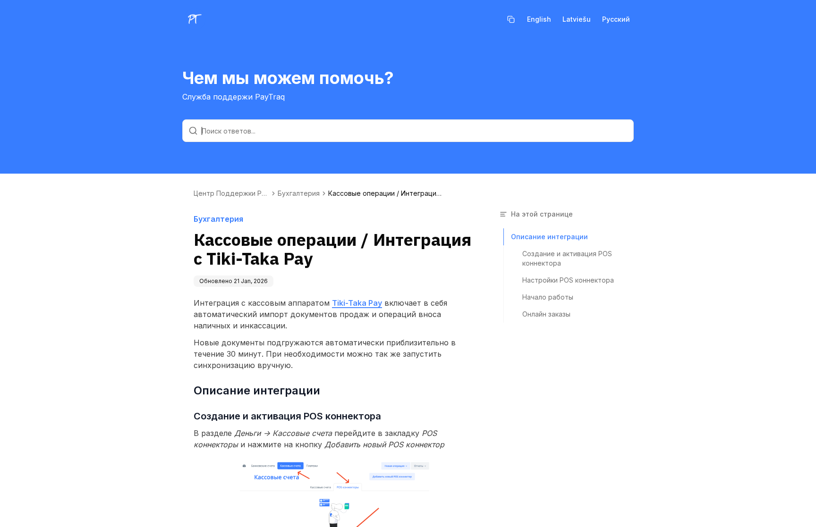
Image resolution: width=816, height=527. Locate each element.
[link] (385, 193)
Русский (616, 19)
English (539, 19)
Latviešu (576, 19)
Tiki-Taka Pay (357, 303)
